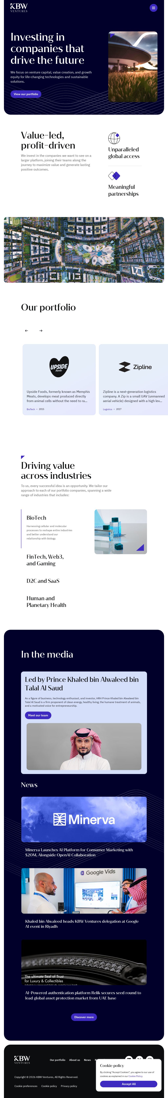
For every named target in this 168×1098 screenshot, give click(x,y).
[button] (41, 331)
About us (74, 1060)
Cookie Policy (135, 1076)
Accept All (129, 1084)
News (87, 1060)
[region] (125, 1075)
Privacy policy (69, 1086)
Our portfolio (57, 1060)
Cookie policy (49, 1086)
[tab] (49, 528)
